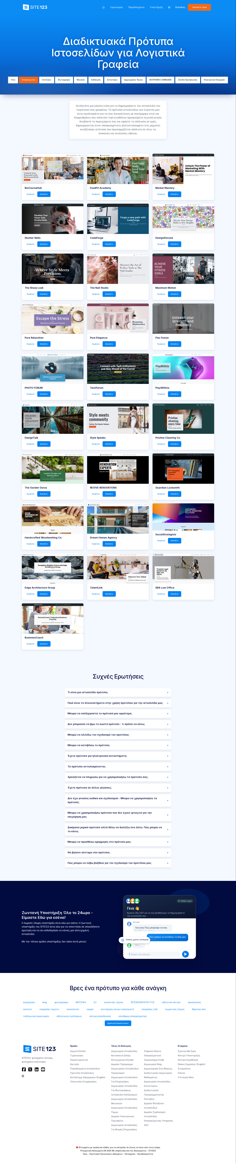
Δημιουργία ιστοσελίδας (124, 1051)
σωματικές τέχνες (175, 1009)
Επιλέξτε (44, 194)
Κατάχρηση (130, 1154)
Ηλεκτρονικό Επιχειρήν (214, 80)
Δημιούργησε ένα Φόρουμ (158, 1068)
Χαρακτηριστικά (79, 1060)
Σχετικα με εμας (187, 1051)
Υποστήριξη (156, 7)
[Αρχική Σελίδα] (103, 7)
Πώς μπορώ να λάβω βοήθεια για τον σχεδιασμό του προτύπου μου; (110, 863)
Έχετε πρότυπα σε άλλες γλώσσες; (90, 787)
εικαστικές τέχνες (113, 1002)
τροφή (89, 1009)
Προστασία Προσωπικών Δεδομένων (106, 1154)
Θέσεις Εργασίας (191, 1064)
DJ (95, 1002)
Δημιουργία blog (153, 1064)
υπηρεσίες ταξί (149, 1009)
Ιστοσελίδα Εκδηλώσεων (124, 1094)
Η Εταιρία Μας (186, 1077)
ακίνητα (27, 1009)
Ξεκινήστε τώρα (199, 7)
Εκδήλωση (95, 80)
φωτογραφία (61, 1002)
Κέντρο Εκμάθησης (188, 1060)
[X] (30, 1069)
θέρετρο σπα (199, 1009)
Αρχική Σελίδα (78, 1051)
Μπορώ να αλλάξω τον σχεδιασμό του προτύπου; (98, 734)
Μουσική (81, 80)
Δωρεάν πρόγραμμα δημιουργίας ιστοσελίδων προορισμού (125, 1068)
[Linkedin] (37, 1069)
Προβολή (30, 194)
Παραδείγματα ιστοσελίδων (85, 1068)
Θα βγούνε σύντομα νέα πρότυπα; (89, 852)
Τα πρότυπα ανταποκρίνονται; (87, 766)
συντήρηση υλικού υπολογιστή (117, 1009)
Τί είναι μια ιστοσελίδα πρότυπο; (88, 692)
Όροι (85, 1154)
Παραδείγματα (136, 7)
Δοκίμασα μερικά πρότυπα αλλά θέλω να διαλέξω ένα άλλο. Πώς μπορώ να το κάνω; (115, 829)
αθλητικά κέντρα (171, 1002)
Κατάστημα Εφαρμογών (87, 1077)
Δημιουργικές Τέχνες (133, 80)
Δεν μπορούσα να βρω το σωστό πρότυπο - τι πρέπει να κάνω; (106, 724)
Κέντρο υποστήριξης (189, 1055)
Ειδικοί (181, 1073)
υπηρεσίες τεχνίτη (49, 1009)
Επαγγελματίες (29, 80)
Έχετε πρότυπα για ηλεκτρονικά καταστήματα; (97, 755)
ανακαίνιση (73, 1009)
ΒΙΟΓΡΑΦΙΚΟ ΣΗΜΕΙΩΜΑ (161, 80)
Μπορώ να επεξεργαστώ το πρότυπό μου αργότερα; (100, 713)
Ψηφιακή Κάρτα (152, 1051)
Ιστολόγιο (46, 80)
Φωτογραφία (64, 80)
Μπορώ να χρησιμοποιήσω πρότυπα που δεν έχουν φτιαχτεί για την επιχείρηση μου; (110, 814)
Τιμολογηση (116, 7)
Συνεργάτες (184, 1068)
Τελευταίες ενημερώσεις (83, 1081)
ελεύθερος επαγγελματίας (133, 1016)
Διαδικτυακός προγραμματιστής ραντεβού (154, 1094)
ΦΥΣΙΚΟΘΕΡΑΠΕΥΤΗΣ (142, 1002)
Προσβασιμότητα (145, 1154)
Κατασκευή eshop (120, 1055)
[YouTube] (43, 1069)
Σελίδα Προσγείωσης (187, 80)
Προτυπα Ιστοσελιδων (82, 1073)
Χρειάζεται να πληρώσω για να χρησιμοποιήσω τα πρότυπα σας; (108, 777)
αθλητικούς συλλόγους (69, 1016)
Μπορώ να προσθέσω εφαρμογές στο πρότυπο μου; (99, 841)
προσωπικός (194, 1002)
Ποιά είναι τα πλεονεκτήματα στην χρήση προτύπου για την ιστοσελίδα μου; (115, 702)
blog (44, 1002)
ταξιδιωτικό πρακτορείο (36, 1016)
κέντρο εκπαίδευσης (100, 1016)
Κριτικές (74, 1064)
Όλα (13, 80)
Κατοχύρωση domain (122, 1060)
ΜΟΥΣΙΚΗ (81, 1002)
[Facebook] (24, 1069)
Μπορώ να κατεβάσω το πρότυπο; (89, 745)
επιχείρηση (29, 1002)
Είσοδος (180, 7)
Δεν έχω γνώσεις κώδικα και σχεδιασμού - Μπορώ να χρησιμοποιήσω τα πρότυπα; (112, 800)
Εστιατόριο (112, 80)
